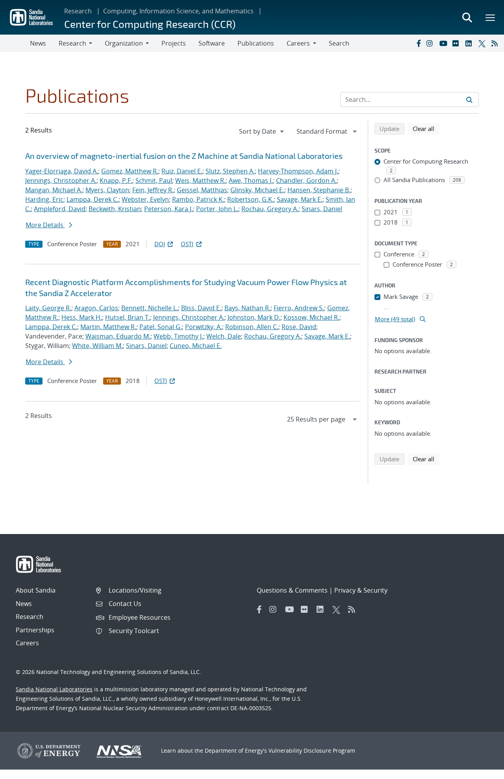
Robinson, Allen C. (251, 326)
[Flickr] (457, 43)
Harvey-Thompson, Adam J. (298, 171)
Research (78, 11)
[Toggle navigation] (15, 43)
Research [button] (72, 43)
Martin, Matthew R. (108, 326)
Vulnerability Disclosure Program (312, 750)
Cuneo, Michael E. (196, 345)
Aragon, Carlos (96, 308)
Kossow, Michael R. (311, 317)
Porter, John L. (217, 208)
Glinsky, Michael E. (257, 190)
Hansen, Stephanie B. (318, 190)
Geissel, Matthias (202, 190)
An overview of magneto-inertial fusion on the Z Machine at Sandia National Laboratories (184, 155)
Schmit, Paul (153, 180)
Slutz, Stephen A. (230, 171)
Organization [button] (124, 43)
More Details (45, 225)
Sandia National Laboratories (54, 689)
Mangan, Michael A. (53, 190)
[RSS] (496, 43)
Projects (173, 43)
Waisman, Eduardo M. (117, 336)
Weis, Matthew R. (200, 180)
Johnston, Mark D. (254, 317)
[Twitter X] (483, 43)
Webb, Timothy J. (178, 336)
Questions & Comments (292, 590)
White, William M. (97, 345)
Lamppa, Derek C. (93, 199)
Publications (255, 43)
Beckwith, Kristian (115, 208)
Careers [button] (298, 43)
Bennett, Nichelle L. (149, 308)
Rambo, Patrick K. (198, 199)
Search (339, 43)
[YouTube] (444, 43)
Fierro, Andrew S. (299, 308)
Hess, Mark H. (81, 317)
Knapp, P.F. (116, 180)
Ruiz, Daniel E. (181, 171)
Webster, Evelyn (145, 199)
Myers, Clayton (107, 190)
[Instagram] (431, 43)
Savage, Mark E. (299, 199)
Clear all (426, 128)
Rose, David (299, 326)
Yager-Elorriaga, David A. (61, 171)
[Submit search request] (469, 99)
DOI (159, 244)
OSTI (187, 244)
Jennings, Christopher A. (60, 180)
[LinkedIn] (470, 43)
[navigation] (262, 131)
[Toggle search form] (467, 17)
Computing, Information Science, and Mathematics (178, 11)
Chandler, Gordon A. (306, 180)
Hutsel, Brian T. (127, 317)
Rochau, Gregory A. (269, 208)
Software (211, 43)
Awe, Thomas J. (251, 180)
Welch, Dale (223, 336)
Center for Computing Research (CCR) (149, 24)
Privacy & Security (360, 590)
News (38, 43)
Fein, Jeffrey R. (153, 190)
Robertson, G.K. (250, 199)
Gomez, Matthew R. (129, 171)
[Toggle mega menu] (490, 17)
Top (480, 770)
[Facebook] (418, 43)
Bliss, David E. (201, 308)
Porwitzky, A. (203, 326)
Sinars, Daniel (322, 208)
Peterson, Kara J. (168, 208)
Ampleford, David (59, 208)
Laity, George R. (48, 308)
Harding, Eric (44, 199)
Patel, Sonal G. (160, 326)
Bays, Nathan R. (247, 308)
